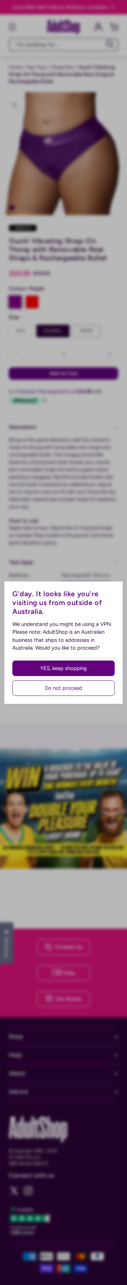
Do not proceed (63, 688)
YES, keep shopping (63, 668)
